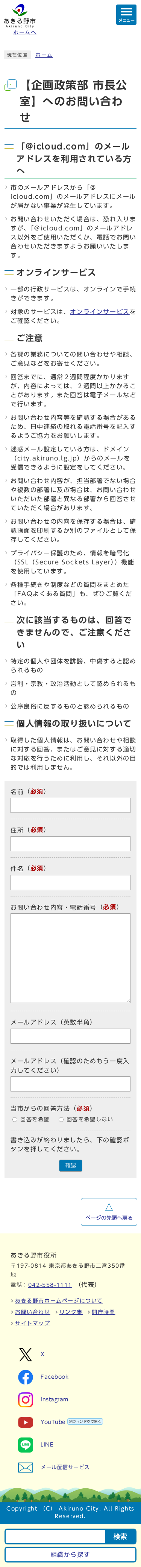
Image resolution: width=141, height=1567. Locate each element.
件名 (17, 869)
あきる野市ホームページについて (59, 1300)
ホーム (44, 55)
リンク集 (71, 1312)
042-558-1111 (50, 1285)
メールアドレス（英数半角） (54, 1023)
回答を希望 (35, 1119)
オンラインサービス (99, 312)
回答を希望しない (90, 1119)
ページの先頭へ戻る (109, 1218)
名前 (17, 792)
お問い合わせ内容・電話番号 (54, 907)
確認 (70, 1165)
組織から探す (71, 1555)
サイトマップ (32, 1323)
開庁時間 (103, 1312)
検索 (120, 1536)
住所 (17, 830)
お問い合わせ (32, 1312)
